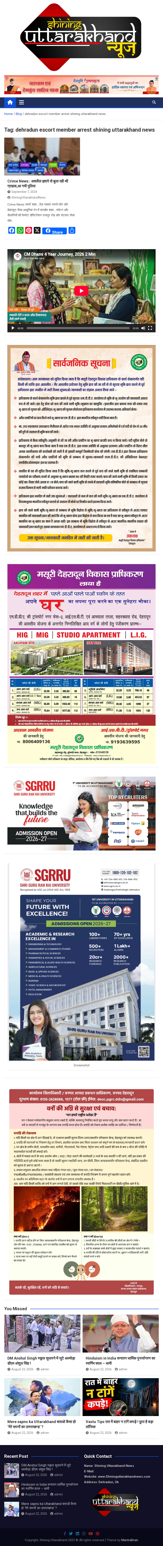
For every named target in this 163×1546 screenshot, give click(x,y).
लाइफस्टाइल (13, 170)
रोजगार (62, 165)
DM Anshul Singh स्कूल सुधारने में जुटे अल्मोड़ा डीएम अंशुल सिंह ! (46, 1467)
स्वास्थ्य (40, 170)
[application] (81, 290)
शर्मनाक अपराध (28, 170)
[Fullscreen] (150, 328)
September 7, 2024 (24, 191)
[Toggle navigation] (21, 102)
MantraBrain (129, 1540)
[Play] (13, 328)
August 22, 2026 (22, 1369)
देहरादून (44, 165)
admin (45, 1369)
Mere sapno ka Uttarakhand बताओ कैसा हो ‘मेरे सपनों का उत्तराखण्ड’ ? (48, 1506)
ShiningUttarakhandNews (28, 197)
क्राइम (34, 165)
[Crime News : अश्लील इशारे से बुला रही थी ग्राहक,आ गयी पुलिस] (42, 156)
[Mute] (143, 328)
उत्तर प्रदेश (13, 165)
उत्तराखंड (25, 165)
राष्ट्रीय (53, 165)
